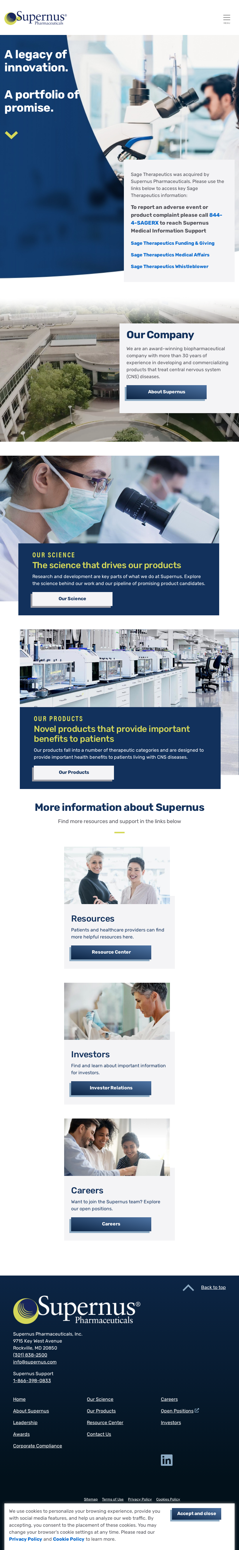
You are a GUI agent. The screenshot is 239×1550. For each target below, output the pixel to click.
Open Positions (177, 1411)
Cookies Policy (168, 1499)
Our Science (72, 599)
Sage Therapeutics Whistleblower (169, 267)
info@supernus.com (35, 1362)
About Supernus (166, 392)
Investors (171, 1423)
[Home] (117, 18)
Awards (21, 1434)
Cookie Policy (69, 1539)
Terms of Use (113, 1499)
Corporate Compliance (37, 1446)
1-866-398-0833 (32, 1381)
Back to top (213, 1287)
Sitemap (91, 1499)
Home (19, 1399)
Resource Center (111, 952)
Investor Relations (111, 1088)
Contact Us (99, 1434)
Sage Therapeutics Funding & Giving (173, 243)
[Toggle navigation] (227, 17)
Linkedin (167, 1460)
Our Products (74, 772)
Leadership (25, 1423)
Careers (111, 1224)
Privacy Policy (25, 1539)
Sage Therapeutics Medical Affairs (170, 255)
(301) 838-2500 (30, 1355)
